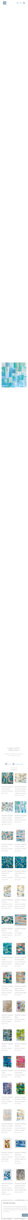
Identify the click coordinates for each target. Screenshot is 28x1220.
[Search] (17, 3)
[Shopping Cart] (20, 3)
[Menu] (24, 3)
